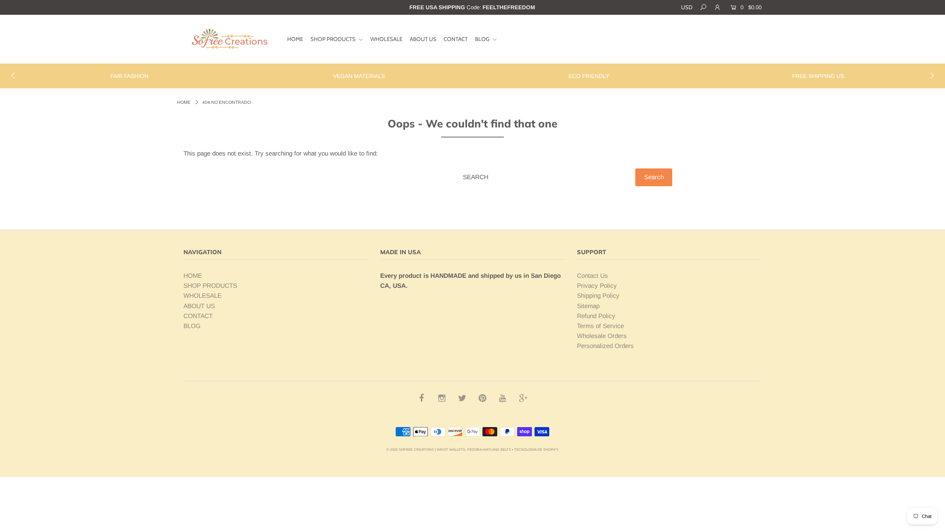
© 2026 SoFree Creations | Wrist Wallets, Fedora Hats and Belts (448, 449)
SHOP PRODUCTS (333, 39)
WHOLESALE (386, 39)
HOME (295, 39)
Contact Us (592, 275)
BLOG (483, 39)
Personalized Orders (605, 345)
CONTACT (456, 39)
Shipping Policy (598, 295)
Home (183, 102)
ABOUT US (423, 39)
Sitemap (588, 306)
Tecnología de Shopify (536, 449)
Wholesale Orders (602, 336)
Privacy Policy (597, 285)
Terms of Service (600, 326)
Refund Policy (596, 316)
